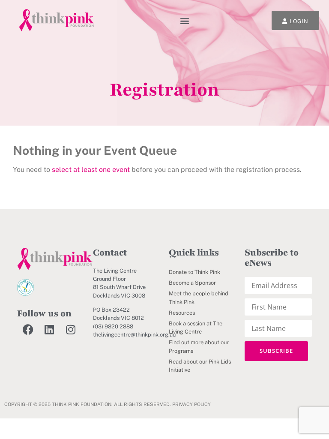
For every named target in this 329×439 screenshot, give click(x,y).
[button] (185, 20)
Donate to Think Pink (194, 272)
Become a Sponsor (192, 283)
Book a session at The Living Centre (195, 327)
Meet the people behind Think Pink (198, 297)
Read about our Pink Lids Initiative (200, 365)
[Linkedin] (49, 329)
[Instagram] (70, 329)
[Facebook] (28, 329)
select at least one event (91, 169)
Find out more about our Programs (199, 346)
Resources (182, 313)
